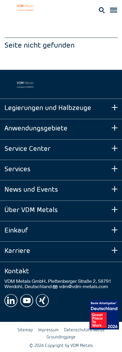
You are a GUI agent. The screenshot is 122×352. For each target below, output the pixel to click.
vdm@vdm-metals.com (83, 286)
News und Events (31, 189)
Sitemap (25, 329)
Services (17, 168)
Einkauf (16, 229)
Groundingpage (61, 336)
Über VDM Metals (31, 209)
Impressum (48, 329)
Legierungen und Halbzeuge (47, 107)
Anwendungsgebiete (36, 127)
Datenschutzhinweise (84, 329)
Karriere (17, 250)
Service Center (27, 148)
